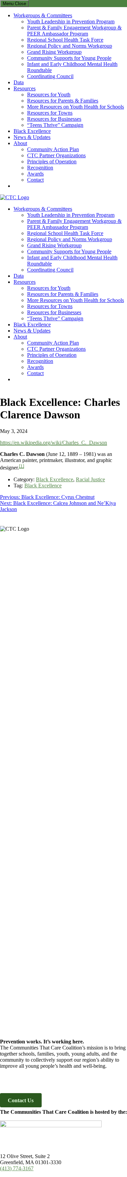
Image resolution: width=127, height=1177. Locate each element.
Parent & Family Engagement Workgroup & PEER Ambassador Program (74, 31)
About (20, 143)
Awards (35, 174)
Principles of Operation (52, 161)
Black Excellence (32, 131)
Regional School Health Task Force (65, 40)
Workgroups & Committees (43, 15)
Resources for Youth (48, 94)
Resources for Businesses (54, 119)
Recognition (40, 167)
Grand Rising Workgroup (54, 52)
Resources (25, 88)
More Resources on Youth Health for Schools (75, 107)
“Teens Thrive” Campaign (55, 125)
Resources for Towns (49, 113)
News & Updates (32, 137)
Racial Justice (90, 479)
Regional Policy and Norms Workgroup (69, 46)
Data (19, 82)
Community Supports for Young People (69, 58)
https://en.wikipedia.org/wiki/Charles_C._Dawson (53, 442)
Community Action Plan (53, 149)
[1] (21, 465)
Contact (35, 180)
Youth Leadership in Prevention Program (70, 21)
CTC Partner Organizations (56, 155)
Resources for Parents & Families (62, 100)
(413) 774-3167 (17, 1168)
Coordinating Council (50, 76)
